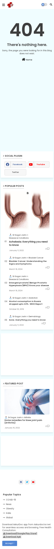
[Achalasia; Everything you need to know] (27, 210)
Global (9, 517)
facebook (17, 164)
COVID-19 (11, 499)
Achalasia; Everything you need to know (28, 243)
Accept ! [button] (9, 543)
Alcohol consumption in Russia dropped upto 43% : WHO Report (25, 302)
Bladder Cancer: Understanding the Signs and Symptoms (27, 262)
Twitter (15, 172)
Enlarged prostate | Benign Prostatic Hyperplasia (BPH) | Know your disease (29, 284)
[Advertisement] (27, 88)
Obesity (10, 508)
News (8, 504)
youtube (41, 164)
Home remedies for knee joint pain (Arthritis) (23, 421)
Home (28, 59)
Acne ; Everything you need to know (27, 320)
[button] (51, 4)
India (8, 513)
